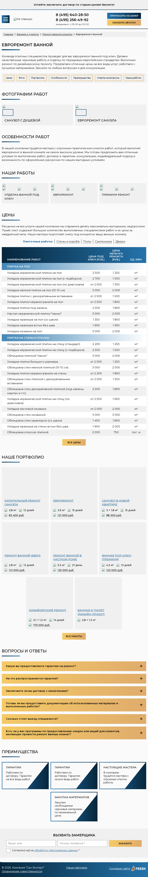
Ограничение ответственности (22, 871)
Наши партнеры (76, 867)
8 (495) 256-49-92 (72, 20)
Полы (87, 241)
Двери (120, 241)
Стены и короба (67, 241)
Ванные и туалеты (28, 34)
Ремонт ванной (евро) (23, 555)
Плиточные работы (38, 241)
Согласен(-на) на (8, 850)
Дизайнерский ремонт (47, 610)
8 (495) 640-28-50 (72, 15)
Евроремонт (63, 500)
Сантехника (103, 241)
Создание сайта (119, 868)
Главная (8, 34)
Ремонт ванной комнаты (57, 34)
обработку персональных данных (56, 850)
